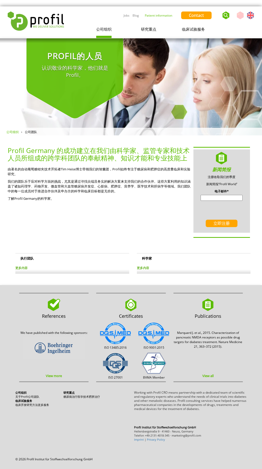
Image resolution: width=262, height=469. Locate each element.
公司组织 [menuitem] (104, 29)
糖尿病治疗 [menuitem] (70, 396)
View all (208, 375)
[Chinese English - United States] (246, 14)
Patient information (158, 15)
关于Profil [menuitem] (21, 396)
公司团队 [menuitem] (33, 396)
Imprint (139, 439)
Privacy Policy (156, 439)
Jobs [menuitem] (126, 15)
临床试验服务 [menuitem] (193, 29)
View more (54, 375)
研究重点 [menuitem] (148, 29)
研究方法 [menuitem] (32, 405)
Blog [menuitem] (136, 15)
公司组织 (12, 132)
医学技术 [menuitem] (83, 396)
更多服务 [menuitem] (43, 405)
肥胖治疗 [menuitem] (94, 396)
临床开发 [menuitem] (21, 405)
